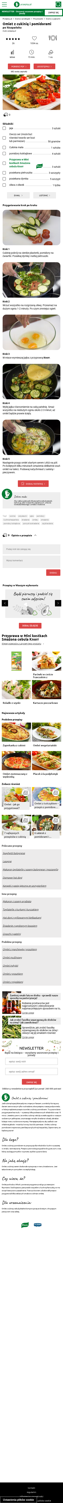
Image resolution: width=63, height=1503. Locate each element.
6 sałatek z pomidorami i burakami (41, 835)
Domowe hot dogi (12, 877)
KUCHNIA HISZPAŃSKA (11, 520)
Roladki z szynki (11, 702)
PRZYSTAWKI (23, 516)
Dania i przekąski (22, 18)
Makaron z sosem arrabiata (17, 901)
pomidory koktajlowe (12, 523)
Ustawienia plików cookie (18, 1499)
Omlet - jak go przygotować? (12, 806)
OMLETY (35, 520)
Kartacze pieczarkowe (45, 702)
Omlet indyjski (10, 965)
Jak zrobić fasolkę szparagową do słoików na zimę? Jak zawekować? (33, 1021)
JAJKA (31, 516)
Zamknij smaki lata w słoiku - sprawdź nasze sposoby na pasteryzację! (34, 997)
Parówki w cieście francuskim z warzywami (43, 676)
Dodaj (53, 572)
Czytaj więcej (28, 1013)
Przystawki (38, 18)
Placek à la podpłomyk (45, 773)
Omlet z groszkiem (13, 973)
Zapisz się (31, 1082)
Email (17, 195)
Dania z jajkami (53, 18)
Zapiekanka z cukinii (14, 745)
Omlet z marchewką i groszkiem (20, 949)
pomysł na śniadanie (31, 523)
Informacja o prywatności (31, 1496)
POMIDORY (40, 516)
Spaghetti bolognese (14, 853)
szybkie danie (47, 523)
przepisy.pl (12, 31)
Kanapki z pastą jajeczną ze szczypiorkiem (24, 885)
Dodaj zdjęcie (30, 625)
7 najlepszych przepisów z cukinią (15, 834)
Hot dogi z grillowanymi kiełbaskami (22, 917)
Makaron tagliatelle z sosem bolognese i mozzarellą (30, 869)
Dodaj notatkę (34, 483)
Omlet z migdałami (13, 982)
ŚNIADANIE (25, 520)
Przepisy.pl (7, 18)
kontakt (31, 1487)
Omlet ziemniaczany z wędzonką (15, 775)
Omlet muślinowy (12, 957)
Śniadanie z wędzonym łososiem (20, 925)
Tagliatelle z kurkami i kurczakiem (20, 909)
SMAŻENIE (44, 520)
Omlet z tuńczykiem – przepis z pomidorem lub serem (46, 805)
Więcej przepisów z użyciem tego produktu (21, 644)
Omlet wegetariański (45, 745)
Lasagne (7, 861)
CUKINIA (12, 516)
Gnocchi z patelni (12, 934)
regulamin (31, 1492)
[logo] (22, 4)
